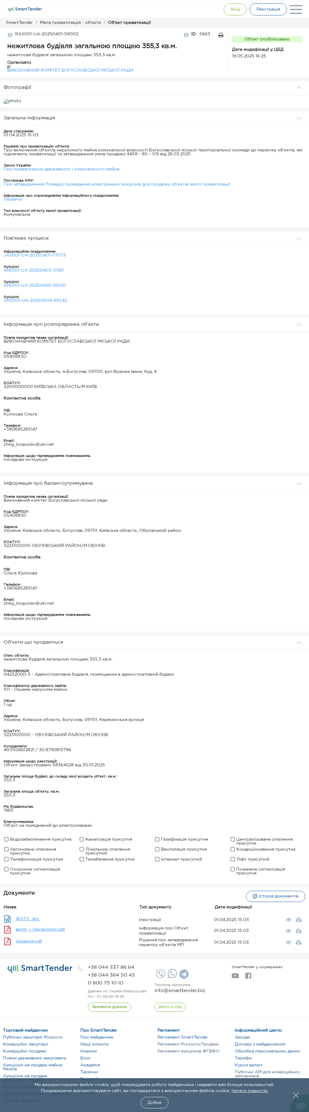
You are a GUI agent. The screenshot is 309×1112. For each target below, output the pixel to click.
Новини (88, 1051)
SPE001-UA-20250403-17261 (34, 270)
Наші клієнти (94, 1044)
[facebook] (248, 977)
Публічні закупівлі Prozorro (32, 1037)
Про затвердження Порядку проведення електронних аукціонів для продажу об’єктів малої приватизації (117, 184)
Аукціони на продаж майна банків (32, 1067)
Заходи (242, 1037)
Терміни (89, 1072)
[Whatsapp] (171, 977)
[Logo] (25, 9)
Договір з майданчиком (260, 1044)
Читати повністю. (250, 1091)
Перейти (13, 199)
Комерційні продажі (24, 1051)
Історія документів (278, 896)
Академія (90, 1065)
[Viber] (159, 976)
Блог (85, 1058)
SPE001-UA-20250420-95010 (35, 285)
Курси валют (249, 1065)
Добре (154, 1102)
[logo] (40, 969)
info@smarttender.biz (179, 990)
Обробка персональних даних (267, 1051)
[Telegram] (183, 976)
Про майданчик (96, 1037)
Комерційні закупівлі (25, 1044)
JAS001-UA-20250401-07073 (35, 255)
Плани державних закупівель (34, 1058)
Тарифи (243, 1058)
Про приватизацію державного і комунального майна (61, 169)
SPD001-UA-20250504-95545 (35, 300)
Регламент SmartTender (183, 1037)
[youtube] (235, 977)
